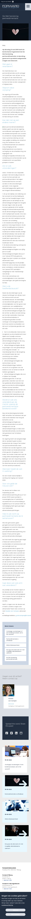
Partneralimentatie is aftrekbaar (12, 639)
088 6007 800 (8, 880)
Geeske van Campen (12, 611)
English (19, 1)
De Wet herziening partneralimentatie (11, 658)
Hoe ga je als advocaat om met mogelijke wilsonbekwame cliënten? (15, 651)
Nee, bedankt (15, 914)
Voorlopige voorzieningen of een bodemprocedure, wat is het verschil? (14, 632)
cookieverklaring (7, 905)
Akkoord (15, 910)
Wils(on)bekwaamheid (12, 645)
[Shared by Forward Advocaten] (21, 733)
